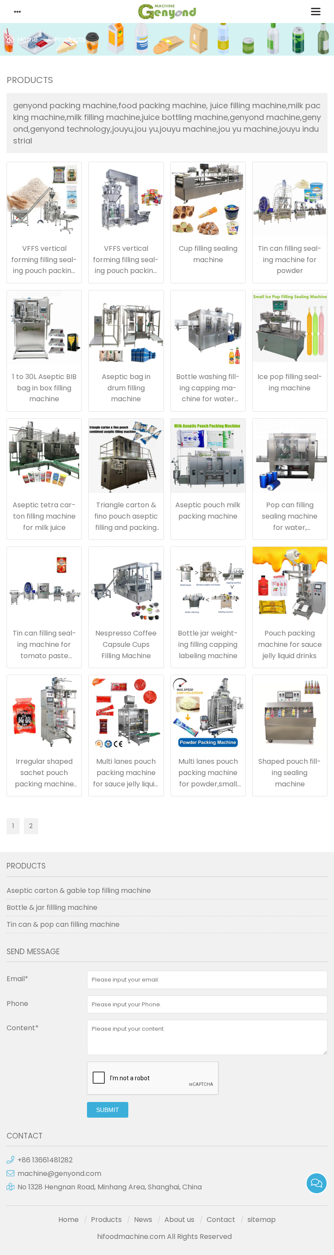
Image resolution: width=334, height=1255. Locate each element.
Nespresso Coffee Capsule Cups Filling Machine (126, 644)
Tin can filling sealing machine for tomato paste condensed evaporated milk (44, 655)
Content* (23, 1028)
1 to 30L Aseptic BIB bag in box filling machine (44, 388)
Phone (17, 1004)
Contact (221, 1220)
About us (179, 1220)
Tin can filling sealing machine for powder (289, 259)
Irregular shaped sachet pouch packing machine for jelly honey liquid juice (44, 783)
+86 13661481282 (45, 1160)
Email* (17, 979)
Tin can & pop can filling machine (63, 924)
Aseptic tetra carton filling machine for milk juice (44, 516)
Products (69, 39)
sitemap (261, 1220)
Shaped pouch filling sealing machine (289, 772)
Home (27, 39)
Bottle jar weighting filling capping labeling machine (208, 644)
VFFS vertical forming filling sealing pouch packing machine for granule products (126, 270)
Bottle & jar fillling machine (52, 907)
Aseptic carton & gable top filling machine (79, 890)
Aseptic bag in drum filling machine (126, 388)
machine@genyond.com (59, 1173)
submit (107, 1109)
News (143, 1220)
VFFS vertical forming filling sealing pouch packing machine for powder (44, 270)
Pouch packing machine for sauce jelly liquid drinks (290, 644)
